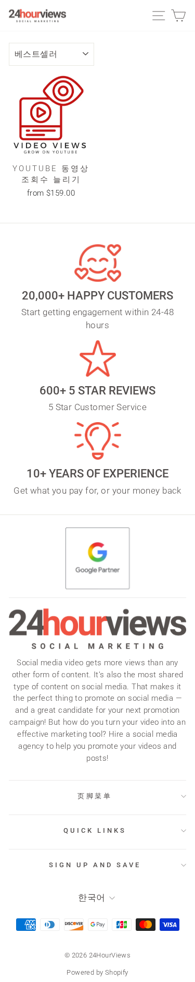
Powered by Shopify (97, 972)
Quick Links (94, 830)
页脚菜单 (95, 796)
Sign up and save (95, 865)
